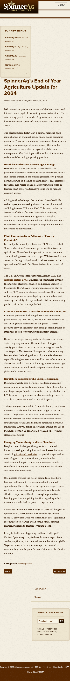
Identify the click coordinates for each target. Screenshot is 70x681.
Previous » (59, 571)
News (37, 597)
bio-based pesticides (26, 454)
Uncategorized (25, 563)
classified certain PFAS (16, 280)
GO (61, 621)
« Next (8, 571)
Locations (40, 589)
